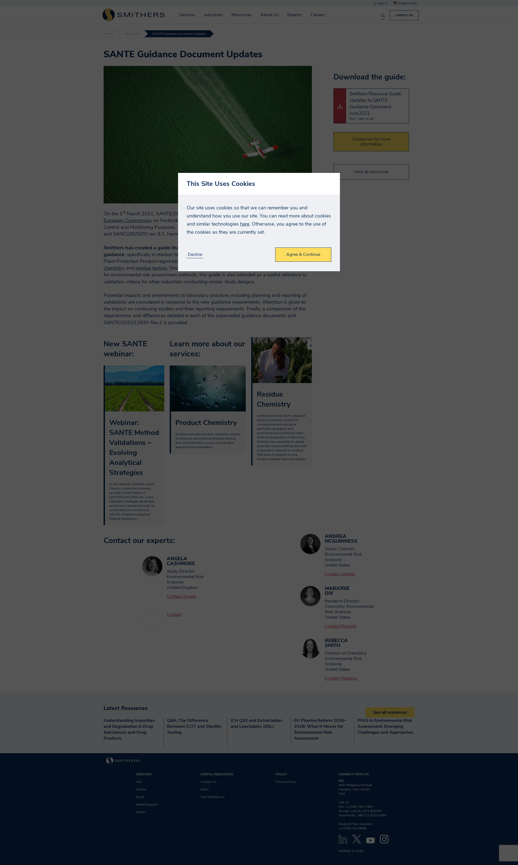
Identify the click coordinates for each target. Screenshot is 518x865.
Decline (195, 254)
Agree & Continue (303, 254)
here (244, 224)
